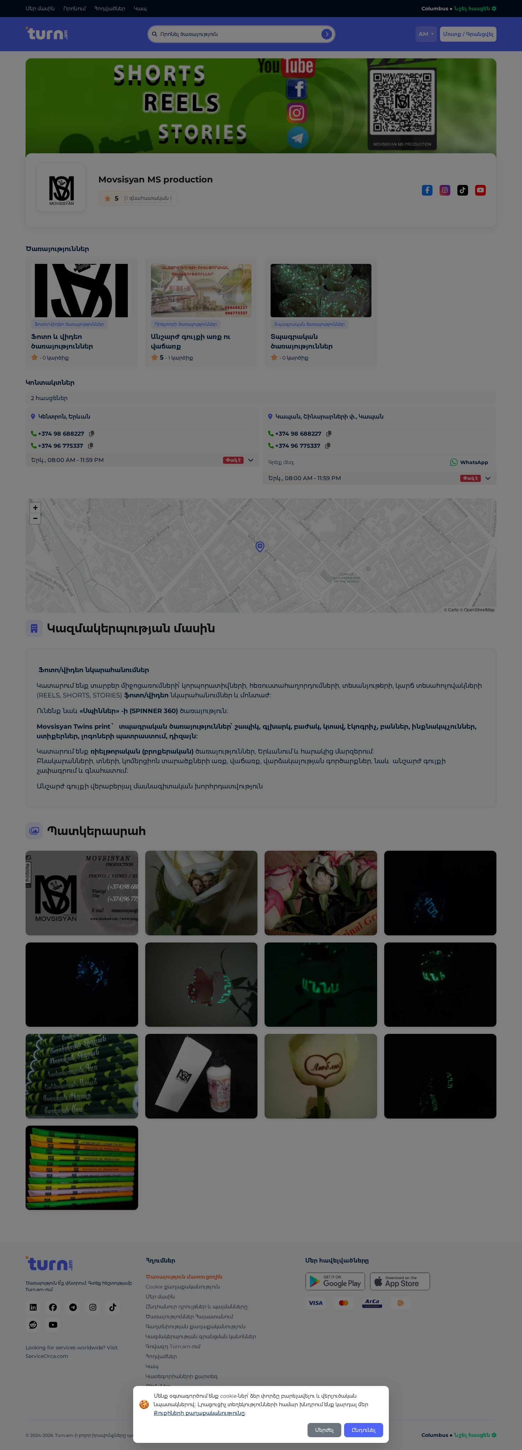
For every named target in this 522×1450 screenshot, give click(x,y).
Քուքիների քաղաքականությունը (199, 1413)
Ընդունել (364, 1430)
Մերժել (324, 1430)
